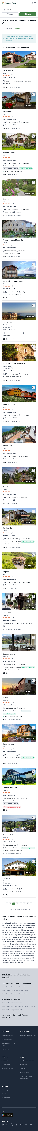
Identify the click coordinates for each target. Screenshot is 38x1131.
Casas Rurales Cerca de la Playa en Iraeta (15, 990)
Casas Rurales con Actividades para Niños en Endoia (18, 1006)
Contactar (5, 1050)
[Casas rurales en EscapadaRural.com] (9, 3)
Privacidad (23, 1065)
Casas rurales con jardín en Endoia (13, 1010)
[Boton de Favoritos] (33, 53)
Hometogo (5, 1090)
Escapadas (5, 1061)
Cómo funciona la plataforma (26, 1077)
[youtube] (21, 1125)
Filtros (11, 14)
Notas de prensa (7, 1039)
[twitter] (12, 1125)
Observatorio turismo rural (9, 1044)
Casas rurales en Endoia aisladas (12, 1003)
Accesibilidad (24, 1072)
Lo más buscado (7, 1069)
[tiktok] (17, 1125)
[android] (19, 1115)
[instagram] (7, 1125)
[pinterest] (26, 1125)
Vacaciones (6, 1065)
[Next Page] (27, 904)
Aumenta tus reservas (28, 1036)
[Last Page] (30, 904)
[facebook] (3, 1125)
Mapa (29, 14)
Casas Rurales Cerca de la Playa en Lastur (15, 994)
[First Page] (7, 904)
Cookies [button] (23, 1069)
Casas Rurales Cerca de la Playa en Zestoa (15, 987)
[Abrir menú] (35, 3)
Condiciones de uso (27, 1061)
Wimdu (4, 1094)
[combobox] (19, 10)
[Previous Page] (10, 904)
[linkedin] (31, 1125)
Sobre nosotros (7, 1036)
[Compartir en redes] (32, 3)
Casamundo (6, 1098)
